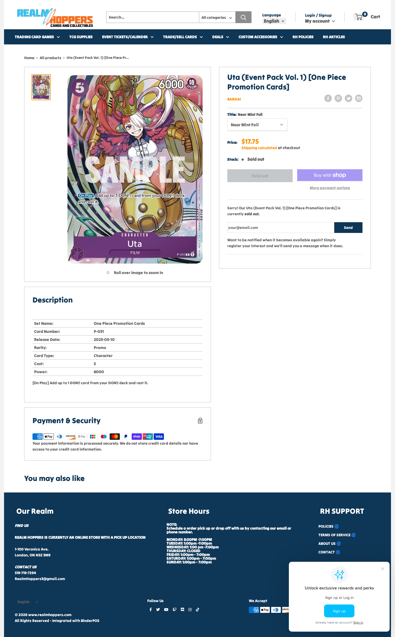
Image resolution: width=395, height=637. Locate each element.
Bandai (234, 99)
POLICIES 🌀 (328, 526)
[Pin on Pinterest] (338, 98)
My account (318, 21)
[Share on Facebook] (328, 98)
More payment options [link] (330, 187)
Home (29, 57)
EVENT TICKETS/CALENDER (125, 36)
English (23, 602)
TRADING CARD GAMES (34, 36)
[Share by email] (358, 98)
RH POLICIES (303, 36)
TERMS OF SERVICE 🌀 (337, 534)
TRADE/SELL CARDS (180, 36)
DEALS (217, 36)
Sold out (260, 175)
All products (50, 57)
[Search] (243, 17)
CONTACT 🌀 (329, 552)
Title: (245, 114)
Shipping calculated (259, 147)
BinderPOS (90, 620)
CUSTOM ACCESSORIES (258, 36)
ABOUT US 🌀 (329, 543)
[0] (358, 16)
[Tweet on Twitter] (348, 98)
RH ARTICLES (334, 36)
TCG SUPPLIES (81, 36)
